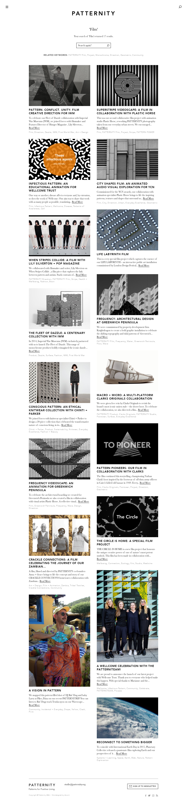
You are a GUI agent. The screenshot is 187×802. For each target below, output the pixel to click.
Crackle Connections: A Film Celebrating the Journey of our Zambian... (56, 563)
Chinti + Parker (36, 429)
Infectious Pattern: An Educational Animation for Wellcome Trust (52, 187)
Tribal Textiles (77, 585)
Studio (138, 563)
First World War (66, 132)
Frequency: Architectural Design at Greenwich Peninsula (125, 320)
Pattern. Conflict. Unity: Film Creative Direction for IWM (54, 111)
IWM (55, 132)
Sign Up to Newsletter (144, 786)
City (104, 203)
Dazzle (48, 132)
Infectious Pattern (43, 206)
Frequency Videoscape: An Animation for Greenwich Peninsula (51, 487)
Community (138, 55)
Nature (140, 758)
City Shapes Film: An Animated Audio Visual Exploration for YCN (125, 185)
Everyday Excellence (135, 203)
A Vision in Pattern (45, 690)
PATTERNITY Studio (146, 414)
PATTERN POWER (145, 132)
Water (130, 341)
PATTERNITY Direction (40, 279)
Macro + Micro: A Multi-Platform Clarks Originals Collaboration (125, 397)
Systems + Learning (106, 758)
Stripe (74, 279)
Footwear (101, 416)
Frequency (61, 506)
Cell (43, 208)
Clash (82, 709)
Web (133, 758)
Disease (68, 206)
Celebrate (144, 688)
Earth (127, 758)
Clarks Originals (127, 414)
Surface (49, 355)
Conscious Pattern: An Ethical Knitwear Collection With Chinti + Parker (58, 410)
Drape (67, 709)
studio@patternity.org (74, 784)
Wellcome (58, 206)
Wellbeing (102, 563)
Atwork (67, 795)
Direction (114, 55)
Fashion (44, 281)
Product (33, 355)
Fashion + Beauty (49, 432)
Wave (70, 506)
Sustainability (61, 429)
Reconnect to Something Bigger (124, 742)
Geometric (126, 55)
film (132, 563)
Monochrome (102, 55)
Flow (99, 344)
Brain (52, 281)
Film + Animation (51, 585)
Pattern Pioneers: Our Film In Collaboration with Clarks (122, 469)
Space (120, 758)
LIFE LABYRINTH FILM (113, 254)
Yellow (75, 709)
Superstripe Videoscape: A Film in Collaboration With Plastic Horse (126, 111)
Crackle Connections (39, 588)
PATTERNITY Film (77, 55)
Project (90, 55)
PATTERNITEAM (105, 691)
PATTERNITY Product (107, 414)
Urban (121, 203)
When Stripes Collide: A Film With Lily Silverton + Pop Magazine (57, 261)
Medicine (147, 563)
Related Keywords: (56, 55)
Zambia (65, 585)
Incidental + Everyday (52, 709)
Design (77, 506)
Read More (34, 127)
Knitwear (73, 429)
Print (31, 712)
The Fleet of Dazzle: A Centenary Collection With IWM (57, 334)
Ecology (125, 563)
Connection (114, 563)
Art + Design (82, 132)
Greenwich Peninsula (44, 506)
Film (31, 132)
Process (118, 691)
